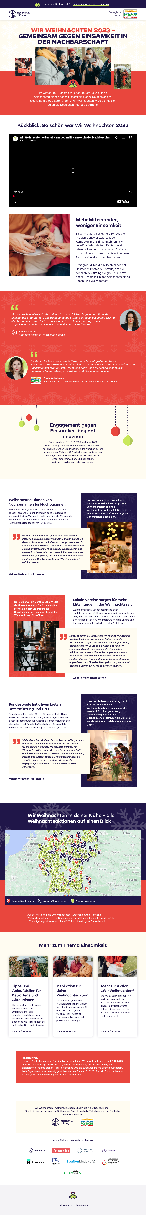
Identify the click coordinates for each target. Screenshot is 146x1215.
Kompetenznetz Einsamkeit (94, 241)
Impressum (82, 1205)
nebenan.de (83, 273)
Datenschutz (65, 1205)
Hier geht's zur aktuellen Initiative (91, 4)
